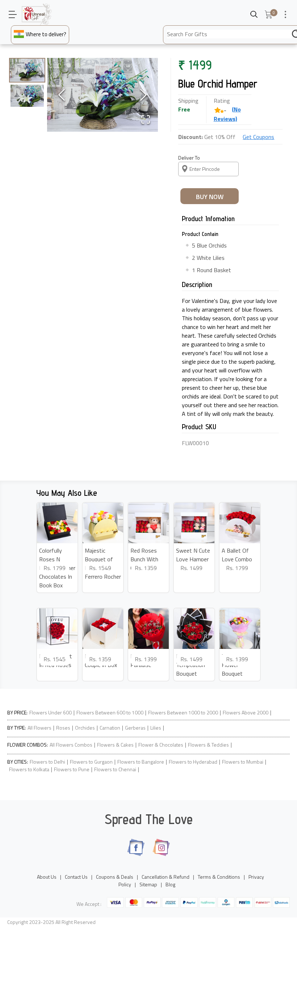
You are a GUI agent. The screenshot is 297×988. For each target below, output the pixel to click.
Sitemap (148, 884)
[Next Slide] (143, 95)
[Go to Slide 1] (27, 70)
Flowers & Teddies (208, 744)
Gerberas (135, 727)
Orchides (85, 727)
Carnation (110, 727)
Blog (170, 884)
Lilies (155, 727)
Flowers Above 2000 (245, 712)
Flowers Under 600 (50, 712)
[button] (102, 95)
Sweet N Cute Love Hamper (193, 554)
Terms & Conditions (219, 877)
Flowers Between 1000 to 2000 (183, 712)
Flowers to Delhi (47, 761)
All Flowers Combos (71, 744)
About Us (47, 877)
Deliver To (189, 157)
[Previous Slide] (61, 95)
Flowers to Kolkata (29, 769)
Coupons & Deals (114, 877)
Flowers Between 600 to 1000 (109, 712)
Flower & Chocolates (160, 744)
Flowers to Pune (71, 769)
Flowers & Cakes (115, 744)
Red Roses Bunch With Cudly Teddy (144, 559)
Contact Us (76, 877)
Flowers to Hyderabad (193, 761)
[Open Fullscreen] (145, 119)
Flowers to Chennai (115, 769)
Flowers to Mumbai (242, 761)
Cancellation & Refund (165, 877)
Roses (63, 727)
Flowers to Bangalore (140, 761)
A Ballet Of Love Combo (237, 554)
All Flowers (39, 727)
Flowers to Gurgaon (91, 761)
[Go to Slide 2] (27, 95)
